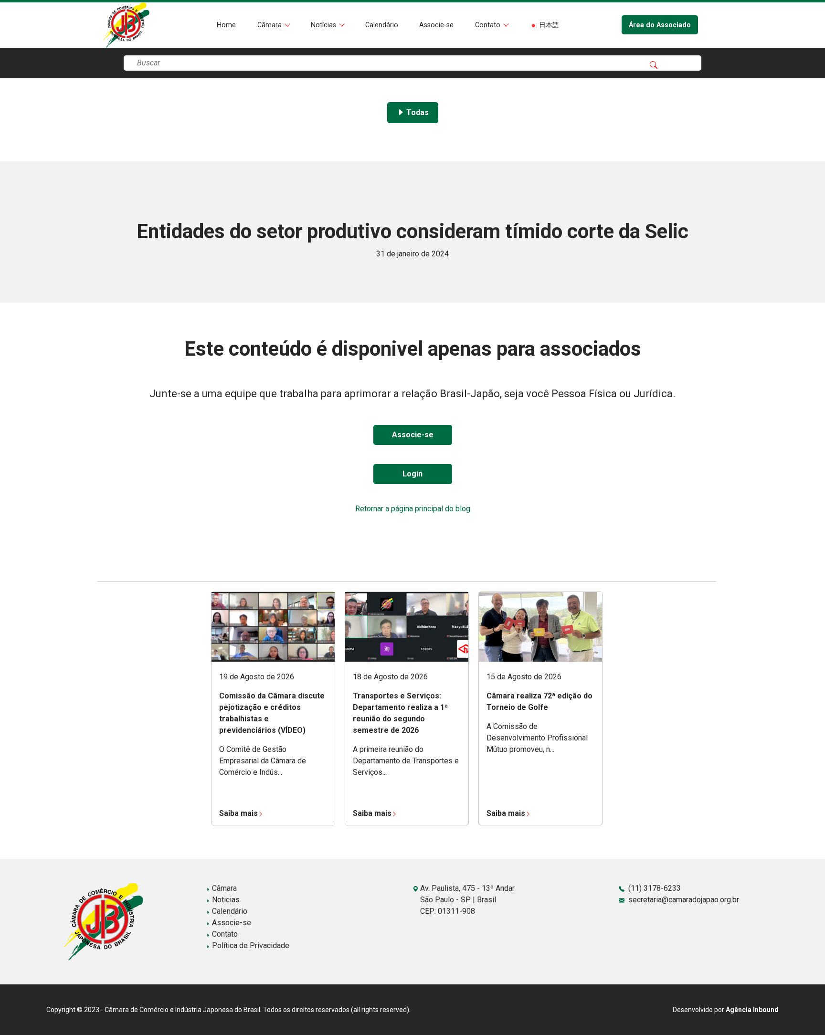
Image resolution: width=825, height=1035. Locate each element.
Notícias (324, 25)
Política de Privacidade (249, 945)
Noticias (225, 899)
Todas (416, 112)
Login (412, 473)
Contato (488, 25)
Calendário (381, 25)
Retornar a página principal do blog (412, 508)
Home (226, 25)
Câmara (270, 25)
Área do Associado (660, 25)
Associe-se (436, 25)
